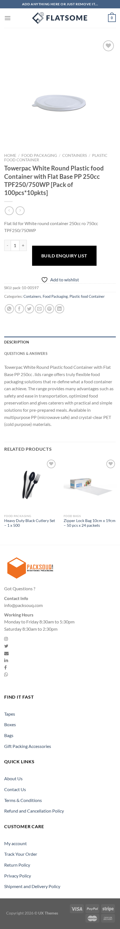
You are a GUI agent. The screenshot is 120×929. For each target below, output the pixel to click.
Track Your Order (20, 854)
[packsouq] (60, 18)
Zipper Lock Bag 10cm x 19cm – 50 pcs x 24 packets (90, 523)
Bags (8, 735)
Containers (74, 155)
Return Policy (17, 864)
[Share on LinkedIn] (59, 308)
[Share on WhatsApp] (9, 308)
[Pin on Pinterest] (49, 308)
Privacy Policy (17, 875)
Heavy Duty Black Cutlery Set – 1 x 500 (29, 523)
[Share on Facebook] (19, 308)
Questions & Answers (25, 353)
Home (10, 155)
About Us (13, 778)
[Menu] (7, 18)
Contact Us (15, 789)
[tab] (60, 342)
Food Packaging (39, 155)
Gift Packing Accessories (27, 746)
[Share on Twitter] (29, 308)
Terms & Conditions (23, 800)
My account (15, 843)
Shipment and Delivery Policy (32, 886)
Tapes (9, 713)
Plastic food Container (87, 296)
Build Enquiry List (64, 255)
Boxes (10, 724)
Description (16, 342)
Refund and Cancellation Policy (34, 810)
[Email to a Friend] (39, 308)
